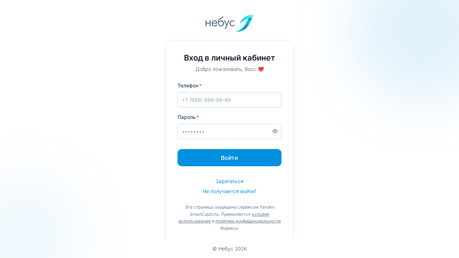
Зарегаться (229, 181)
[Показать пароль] (275, 131)
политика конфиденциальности (248, 221)
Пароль (187, 117)
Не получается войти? (229, 191)
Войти (229, 157)
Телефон (188, 85)
